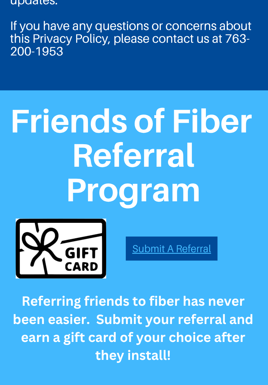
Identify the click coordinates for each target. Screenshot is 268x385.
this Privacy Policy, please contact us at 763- (130, 38)
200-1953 (36, 51)
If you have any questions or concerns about (131, 25)
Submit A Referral (171, 248)
